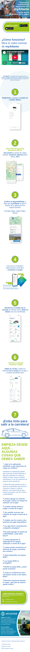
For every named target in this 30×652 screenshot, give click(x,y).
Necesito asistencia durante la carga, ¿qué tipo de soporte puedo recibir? (14, 582)
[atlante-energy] (2, 644)
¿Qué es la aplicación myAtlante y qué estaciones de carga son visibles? (14, 466)
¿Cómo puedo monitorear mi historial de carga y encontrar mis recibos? (14, 549)
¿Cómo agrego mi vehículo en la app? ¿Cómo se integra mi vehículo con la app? (15, 501)
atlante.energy (6, 646)
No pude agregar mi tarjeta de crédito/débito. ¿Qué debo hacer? (15, 534)
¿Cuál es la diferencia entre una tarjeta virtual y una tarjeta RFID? (14, 574)
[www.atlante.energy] (2, 648)
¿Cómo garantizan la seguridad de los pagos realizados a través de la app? (14, 541)
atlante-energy (6, 644)
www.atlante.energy (8, 648)
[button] (15, 466)
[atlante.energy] (2, 646)
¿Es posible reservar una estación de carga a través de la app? (15, 514)
